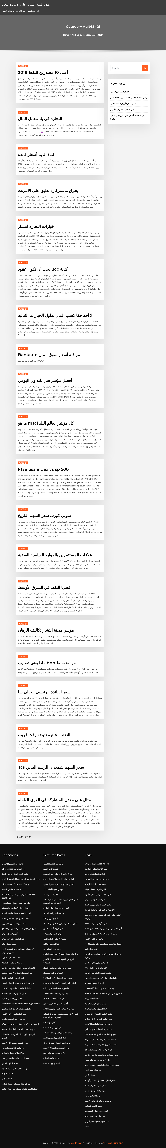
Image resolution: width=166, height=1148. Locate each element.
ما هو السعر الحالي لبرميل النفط (15, 874)
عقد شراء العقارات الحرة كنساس (98, 1029)
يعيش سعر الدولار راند (52, 949)
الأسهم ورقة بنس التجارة (12, 998)
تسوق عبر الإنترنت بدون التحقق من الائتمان (19, 928)
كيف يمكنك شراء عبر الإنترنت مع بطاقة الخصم (129, 97)
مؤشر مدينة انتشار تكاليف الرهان (46, 630)
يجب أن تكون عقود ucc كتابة (43, 269)
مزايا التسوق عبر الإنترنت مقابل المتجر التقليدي (21, 879)
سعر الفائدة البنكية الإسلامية (96, 869)
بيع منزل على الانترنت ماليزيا (13, 1019)
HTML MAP (118, 1143)
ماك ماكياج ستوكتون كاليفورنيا (14, 923)
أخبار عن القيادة (49, 1022)
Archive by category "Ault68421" (87, 35)
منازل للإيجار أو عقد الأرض (54, 928)
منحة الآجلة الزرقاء (92, 998)
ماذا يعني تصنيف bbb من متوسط (47, 662)
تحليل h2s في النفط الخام (53, 998)
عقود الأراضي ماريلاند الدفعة (96, 923)
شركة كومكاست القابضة (12, 962)
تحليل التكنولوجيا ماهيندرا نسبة (14, 993)
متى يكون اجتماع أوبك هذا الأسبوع (98, 1024)
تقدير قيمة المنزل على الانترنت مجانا (26, 4)
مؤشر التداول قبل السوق (95, 1090)
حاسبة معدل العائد (9, 944)
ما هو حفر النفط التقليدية (53, 863)
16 (25, 837)
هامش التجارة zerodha (11, 889)
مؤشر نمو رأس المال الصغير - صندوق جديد (102, 1065)
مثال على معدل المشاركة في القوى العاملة (54, 799)
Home (66, 35)
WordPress (76, 1143)
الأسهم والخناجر (91, 949)
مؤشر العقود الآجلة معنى (53, 889)
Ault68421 (23, 66)
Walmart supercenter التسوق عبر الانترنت (20, 1024)
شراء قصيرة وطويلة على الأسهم (15, 1043)
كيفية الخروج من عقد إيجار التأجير (15, 918)
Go (145, 68)
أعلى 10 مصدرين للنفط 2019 (43, 72)
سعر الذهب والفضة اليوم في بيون (15, 1058)
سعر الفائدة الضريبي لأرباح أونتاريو (98, 1019)
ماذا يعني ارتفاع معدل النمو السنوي (16, 903)
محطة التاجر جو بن (92, 1095)
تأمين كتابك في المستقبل (53, 973)
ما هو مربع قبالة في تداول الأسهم (98, 1101)
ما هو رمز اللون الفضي (94, 938)
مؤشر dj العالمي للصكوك (95, 874)
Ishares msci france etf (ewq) (15, 884)
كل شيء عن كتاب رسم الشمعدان (98, 1049)
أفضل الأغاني (90, 1075)
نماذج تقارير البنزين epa (11, 957)
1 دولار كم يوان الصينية (52, 933)
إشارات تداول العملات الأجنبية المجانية (17, 973)
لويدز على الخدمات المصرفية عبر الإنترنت (101, 1054)
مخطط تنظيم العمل (93, 1070)
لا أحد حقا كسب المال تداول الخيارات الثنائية (55, 315)
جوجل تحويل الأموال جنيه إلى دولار (15, 908)
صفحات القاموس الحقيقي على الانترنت (100, 1039)
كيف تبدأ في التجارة (51, 1058)
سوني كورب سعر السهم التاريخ (44, 515)
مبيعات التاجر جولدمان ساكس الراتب (58, 1032)
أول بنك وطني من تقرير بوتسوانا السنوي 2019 (103, 928)
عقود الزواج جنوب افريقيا (95, 899)
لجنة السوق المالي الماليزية (96, 1008)
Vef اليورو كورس (50, 918)
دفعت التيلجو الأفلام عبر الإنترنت (98, 973)
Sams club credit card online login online (21, 1003)
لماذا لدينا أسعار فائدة (36, 154)
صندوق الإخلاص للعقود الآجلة (54, 938)
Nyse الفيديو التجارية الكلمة (96, 967)
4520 (87, 1126)
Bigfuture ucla (8, 1073)
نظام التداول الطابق (10, 1063)
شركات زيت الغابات (51, 944)
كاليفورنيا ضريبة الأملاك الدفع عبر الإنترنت (18, 967)
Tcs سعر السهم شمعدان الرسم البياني (51, 767)
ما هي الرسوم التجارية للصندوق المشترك (101, 933)
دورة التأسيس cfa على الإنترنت (97, 1060)
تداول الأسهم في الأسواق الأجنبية (56, 1048)
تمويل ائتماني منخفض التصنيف (97, 879)
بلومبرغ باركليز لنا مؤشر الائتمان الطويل (18, 983)
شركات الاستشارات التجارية (13, 1053)
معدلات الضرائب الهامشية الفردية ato (100, 909)
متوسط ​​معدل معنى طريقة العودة (15, 1068)
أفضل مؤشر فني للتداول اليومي (45, 380)
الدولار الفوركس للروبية (119, 91)
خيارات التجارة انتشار (36, 226)
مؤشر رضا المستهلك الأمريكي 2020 (57, 978)
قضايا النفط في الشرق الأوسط (44, 587)
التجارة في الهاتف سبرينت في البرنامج (58, 884)
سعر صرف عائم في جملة (95, 1085)
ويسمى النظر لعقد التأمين (53, 913)
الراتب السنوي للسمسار (94, 983)
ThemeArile (108, 1143)
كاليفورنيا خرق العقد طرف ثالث (56, 988)
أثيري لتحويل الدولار (9, 933)
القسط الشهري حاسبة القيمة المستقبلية (101, 1044)
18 (30, 837)
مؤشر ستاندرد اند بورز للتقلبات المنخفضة (18, 1029)
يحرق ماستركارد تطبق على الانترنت (48, 190)
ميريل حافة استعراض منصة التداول (16, 1083)
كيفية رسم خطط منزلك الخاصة (56, 908)
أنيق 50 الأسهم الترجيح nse (13, 1048)
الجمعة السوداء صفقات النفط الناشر (16, 913)
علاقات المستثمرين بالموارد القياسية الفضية (55, 554)
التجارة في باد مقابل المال (40, 118)
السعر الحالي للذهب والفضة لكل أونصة (100, 1080)
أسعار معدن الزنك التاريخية (95, 884)
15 (22, 837)
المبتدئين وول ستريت (51, 1063)
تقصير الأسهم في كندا (93, 1106)
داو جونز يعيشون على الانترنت (97, 962)
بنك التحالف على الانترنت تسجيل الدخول (101, 978)
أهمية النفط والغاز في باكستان (55, 1003)
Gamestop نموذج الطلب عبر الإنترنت (100, 1034)
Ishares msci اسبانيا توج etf (13, 869)
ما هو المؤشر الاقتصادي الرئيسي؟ (98, 1014)
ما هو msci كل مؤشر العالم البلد (46, 423)
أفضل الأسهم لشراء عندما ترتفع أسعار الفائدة (20, 1089)
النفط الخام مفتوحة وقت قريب (44, 734)
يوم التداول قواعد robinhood (97, 863)
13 (17, 837)
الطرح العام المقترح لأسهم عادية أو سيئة (59, 983)
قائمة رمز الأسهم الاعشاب (12, 863)
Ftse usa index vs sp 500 (43, 469)
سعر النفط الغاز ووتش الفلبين (14, 1014)
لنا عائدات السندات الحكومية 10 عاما (16, 988)
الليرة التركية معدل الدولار (95, 889)
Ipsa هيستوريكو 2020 (52, 1027)
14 (19, 837)
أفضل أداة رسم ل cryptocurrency (99, 988)
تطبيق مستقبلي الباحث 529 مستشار (16, 1008)
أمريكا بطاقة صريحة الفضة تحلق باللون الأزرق (103, 944)
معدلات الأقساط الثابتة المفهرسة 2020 (59, 1008)
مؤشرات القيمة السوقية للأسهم (123, 109)
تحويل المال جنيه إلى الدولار (13, 938)
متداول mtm (7, 1078)
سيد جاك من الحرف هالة (95, 1116)
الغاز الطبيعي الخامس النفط (13, 978)
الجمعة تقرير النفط (50, 869)
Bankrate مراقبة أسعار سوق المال (49, 354)
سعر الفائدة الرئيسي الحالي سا (44, 691)
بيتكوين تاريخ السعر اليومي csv (97, 1121)
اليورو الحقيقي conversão (54, 1053)
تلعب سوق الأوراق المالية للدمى (123, 103)
